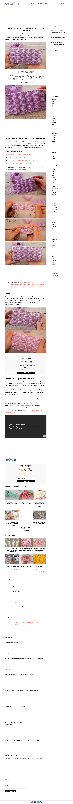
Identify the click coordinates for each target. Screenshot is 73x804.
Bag (52, 105)
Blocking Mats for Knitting (37, 286)
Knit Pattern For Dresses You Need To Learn (19, 154)
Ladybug (54, 220)
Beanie (53, 109)
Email (7, 785)
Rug (52, 243)
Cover (53, 156)
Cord (53, 154)
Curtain (53, 169)
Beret (53, 112)
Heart (53, 196)
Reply (6, 595)
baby (53, 101)
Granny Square (55, 188)
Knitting (53, 215)
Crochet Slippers (55, 163)
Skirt (53, 252)
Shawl (53, 249)
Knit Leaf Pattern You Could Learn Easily (39, 550)
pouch (53, 237)
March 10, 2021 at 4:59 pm (12, 602)
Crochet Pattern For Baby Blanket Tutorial (26, 549)
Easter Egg (54, 179)
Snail (53, 256)
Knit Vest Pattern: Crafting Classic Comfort (19, 163)
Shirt (53, 250)
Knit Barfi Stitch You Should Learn (39, 565)
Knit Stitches (54, 209)
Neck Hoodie (54, 226)
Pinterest (17, 405)
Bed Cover (54, 110)
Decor (53, 171)
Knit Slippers (54, 207)
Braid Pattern (55, 133)
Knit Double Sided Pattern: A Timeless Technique (21, 160)
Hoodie (53, 199)
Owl (52, 228)
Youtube (23, 405)
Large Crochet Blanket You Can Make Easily (12, 550)
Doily (53, 173)
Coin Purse (54, 152)
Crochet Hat (54, 162)
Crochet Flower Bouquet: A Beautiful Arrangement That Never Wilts (58, 37)
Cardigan (54, 139)
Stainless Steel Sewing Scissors (23, 286)
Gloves (53, 186)
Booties (53, 124)
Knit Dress (54, 205)
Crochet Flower (55, 160)
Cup (52, 167)
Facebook (11, 405)
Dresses (53, 177)
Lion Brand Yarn (32, 282)
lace (52, 218)
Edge (53, 180)
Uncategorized (55, 273)
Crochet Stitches (55, 165)
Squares (53, 264)
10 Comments (28, 33)
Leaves (53, 222)
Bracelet (53, 131)
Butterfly (54, 135)
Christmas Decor (55, 146)
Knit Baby (54, 203)
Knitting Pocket (55, 216)
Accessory (54, 99)
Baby (53, 103)
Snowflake (54, 260)
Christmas (54, 145)
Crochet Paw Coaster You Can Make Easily (12, 565)
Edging (53, 182)
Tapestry (54, 269)
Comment (8, 762)
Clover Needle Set (32, 284)
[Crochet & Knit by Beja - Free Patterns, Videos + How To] (12, 6)
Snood (53, 258)
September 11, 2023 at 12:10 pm (13, 619)
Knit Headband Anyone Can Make (26, 565)
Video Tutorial (55, 275)
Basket (53, 107)
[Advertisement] (36, 17)
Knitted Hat (54, 213)
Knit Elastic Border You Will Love (16, 157)
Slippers (53, 254)
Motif (53, 224)
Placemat (54, 235)
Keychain (54, 201)
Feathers (53, 184)
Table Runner (54, 268)
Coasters (54, 148)
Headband (54, 192)
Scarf (53, 247)
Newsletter (10, 407)
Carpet (53, 143)
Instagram (29, 405)
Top (52, 271)
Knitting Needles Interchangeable (19, 284)
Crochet (53, 158)
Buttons (53, 137)
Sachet (53, 245)
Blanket (53, 114)
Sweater (53, 266)
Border (53, 127)
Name (7, 779)
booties (53, 126)
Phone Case (54, 232)
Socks (53, 262)
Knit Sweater (54, 211)
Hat (52, 190)
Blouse (53, 116)
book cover (54, 122)
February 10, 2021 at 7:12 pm (10, 588)
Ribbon (53, 241)
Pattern (53, 230)
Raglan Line (54, 239)
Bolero (53, 120)
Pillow (53, 233)
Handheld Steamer (30, 287)
